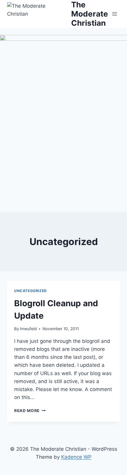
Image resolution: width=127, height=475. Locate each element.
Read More (30, 410)
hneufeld (28, 328)
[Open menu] (114, 13)
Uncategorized (30, 290)
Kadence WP (76, 457)
